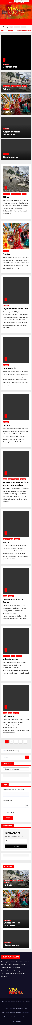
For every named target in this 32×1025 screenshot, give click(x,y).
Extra (10, 713)
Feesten (7, 111)
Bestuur (7, 425)
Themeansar (20, 1004)
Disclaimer (7, 1016)
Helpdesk (15, 713)
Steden (24, 86)
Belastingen (8, 716)
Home (6, 1008)
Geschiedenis (10, 66)
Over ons (25, 1016)
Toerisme (22, 479)
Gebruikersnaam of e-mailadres (14, 790)
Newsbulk (10, 1004)
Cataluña (23, 27)
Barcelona (16, 27)
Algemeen (6, 64)
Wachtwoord (7, 801)
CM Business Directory (8, 1012)
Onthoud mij (10, 812)
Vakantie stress (10, 659)
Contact (18, 1012)
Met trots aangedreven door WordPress (13, 1001)
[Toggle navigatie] (17, 22)
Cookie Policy (26, 1012)
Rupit (11, 27)
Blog (26, 1008)
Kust (13, 86)
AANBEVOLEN (6, 86)
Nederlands (10, 750)
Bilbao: (6, 89)
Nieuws (10, 479)
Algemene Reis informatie (11, 133)
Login (8, 817)
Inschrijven (16, 846)
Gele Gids (14, 1016)
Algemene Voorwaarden (16, 1008)
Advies (5, 479)
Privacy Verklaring (16, 1021)
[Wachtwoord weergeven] (27, 806)
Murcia (5, 539)
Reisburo (18, 86)
